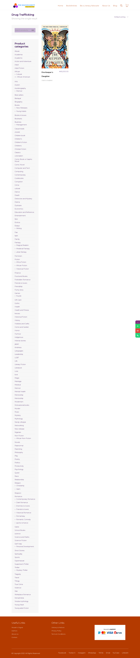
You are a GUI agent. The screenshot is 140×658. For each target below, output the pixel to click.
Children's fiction (21, 142)
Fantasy (18, 242)
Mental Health (20, 391)
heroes (17, 313)
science (17, 534)
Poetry (17, 459)
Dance (17, 192)
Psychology (19, 469)
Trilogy (17, 581)
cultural (17, 188)
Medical (18, 385)
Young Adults (21, 111)
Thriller (17, 567)
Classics (17, 152)
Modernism (19, 402)
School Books (20, 530)
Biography (18, 102)
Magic (17, 378)
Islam (18, 489)
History (17, 320)
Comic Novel (19, 165)
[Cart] (127, 5)
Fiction (17, 259)
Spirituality (18, 554)
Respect (18, 493)
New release (19, 429)
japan (17, 344)
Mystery (18, 415)
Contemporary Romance (25, 499)
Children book (20, 135)
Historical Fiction (22, 269)
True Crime (19, 584)
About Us (15, 634)
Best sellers (19, 95)
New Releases (21, 108)
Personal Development (25, 546)
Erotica (17, 222)
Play (16, 456)
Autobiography (20, 88)
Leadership (19, 354)
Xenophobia (19, 598)
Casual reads (19, 129)
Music (17, 412)
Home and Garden (22, 327)
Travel (17, 578)
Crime (17, 185)
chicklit (17, 132)
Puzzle (18, 296)
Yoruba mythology (21, 601)
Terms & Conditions (58, 634)
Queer (17, 473)
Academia (18, 55)
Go (33, 30)
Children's (18, 139)
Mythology (19, 419)
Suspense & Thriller (22, 564)
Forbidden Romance (22, 280)
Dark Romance (22, 502)
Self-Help (18, 544)
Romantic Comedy (23, 519)
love (16, 375)
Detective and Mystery (23, 199)
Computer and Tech (22, 168)
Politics (17, 463)
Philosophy (19, 452)
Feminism (18, 256)
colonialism (19, 156)
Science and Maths (22, 537)
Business (18, 122)
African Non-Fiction (23, 438)
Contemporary (20, 175)
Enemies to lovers (23, 506)
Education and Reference (24, 212)
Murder (17, 408)
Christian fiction (20, 149)
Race (17, 476)
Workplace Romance (23, 594)
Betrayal (18, 98)
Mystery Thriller (22, 570)
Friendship (18, 286)
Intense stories (20, 341)
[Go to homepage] (24, 5)
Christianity (20, 486)
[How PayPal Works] (110, 632)
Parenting (18, 449)
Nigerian (18, 432)
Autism (17, 85)
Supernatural (19, 561)
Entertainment (20, 216)
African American (23, 77)
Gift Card (18, 300)
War (16, 591)
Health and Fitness (22, 310)
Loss (16, 371)
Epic (16, 219)
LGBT (17, 358)
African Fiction (21, 265)
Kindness (18, 347)
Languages (19, 351)
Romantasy (20, 516)
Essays (17, 226)
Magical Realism (22, 245)
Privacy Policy (56, 631)
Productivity (19, 466)
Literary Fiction (20, 364)
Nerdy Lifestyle (20, 422)
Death (17, 195)
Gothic (17, 303)
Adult (17, 65)
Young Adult (19, 605)
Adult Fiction (19, 68)
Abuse (17, 51)
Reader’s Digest (17, 627)
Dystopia (18, 205)
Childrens (18, 146)
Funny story (19, 290)
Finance (18, 273)
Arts (16, 81)
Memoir (19, 91)
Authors (14, 631)
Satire (17, 527)
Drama (17, 202)
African (17, 71)
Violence (18, 588)
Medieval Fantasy (23, 249)
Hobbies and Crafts (22, 324)
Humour (18, 334)
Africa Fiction (21, 262)
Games (17, 293)
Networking (19, 425)
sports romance (22, 523)
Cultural (19, 74)
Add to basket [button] (47, 80)
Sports (17, 557)
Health (17, 307)
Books (17, 105)
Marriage (18, 381)
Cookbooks (19, 178)
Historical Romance (23, 513)
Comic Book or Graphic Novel (23, 160)
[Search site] (121, 5)
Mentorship (19, 395)
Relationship (19, 480)
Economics (19, 209)
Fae (16, 232)
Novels (17, 442)
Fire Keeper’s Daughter (47, 74)
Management (21, 125)
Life (16, 361)
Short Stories (19, 550)
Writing (19, 228)
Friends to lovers (21, 283)
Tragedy (18, 574)
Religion (18, 483)
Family (17, 239)
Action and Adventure (23, 61)
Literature (18, 368)
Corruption (19, 182)
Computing (19, 171)
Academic (18, 58)
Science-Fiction (21, 540)
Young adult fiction (22, 608)
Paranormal (19, 446)
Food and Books (21, 276)
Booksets (18, 119)
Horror (17, 330)
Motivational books (22, 405)
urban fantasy (21, 252)
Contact (14, 637)
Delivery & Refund (58, 627)
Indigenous (19, 337)
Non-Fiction (19, 436)
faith (16, 236)
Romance (18, 496)
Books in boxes (20, 115)
